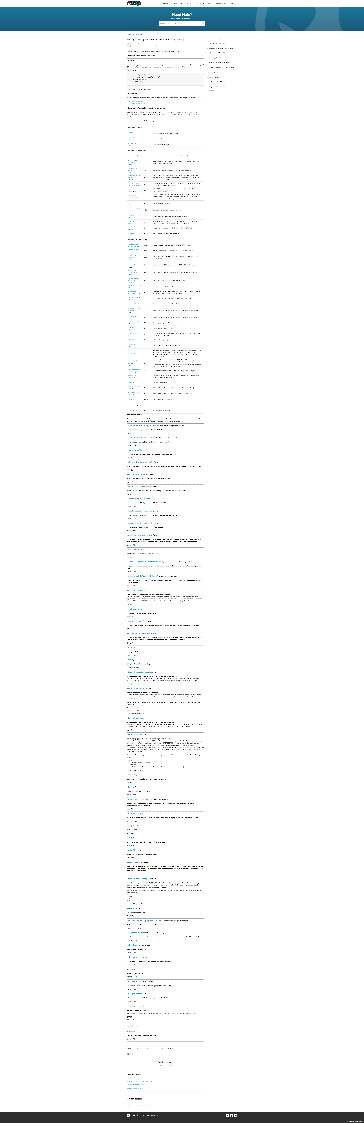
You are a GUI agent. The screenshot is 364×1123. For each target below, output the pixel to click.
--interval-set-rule (134, 322)
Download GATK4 (221, 3)
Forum (189, 3)
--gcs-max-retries (134, 189)
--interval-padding (134, 316)
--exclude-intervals (134, 297)
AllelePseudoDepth (213, 77)
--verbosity (131, 399)
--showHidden (133, 410)
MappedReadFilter (137, 102)
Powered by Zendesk (356, 1121)
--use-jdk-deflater (134, 387)
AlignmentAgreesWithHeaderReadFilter (220, 67)
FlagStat (130, 1078)
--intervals (131, 215)
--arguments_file (133, 156)
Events (210, 3)
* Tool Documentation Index (216, 43)
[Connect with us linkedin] (235, 1115)
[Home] (134, 3)
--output (131, 138)
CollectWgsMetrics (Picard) (136, 1085)
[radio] (160, 1065)
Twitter (131, 1055)
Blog (182, 3)
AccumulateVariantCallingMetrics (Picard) (221, 48)
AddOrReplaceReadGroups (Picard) (219, 62)
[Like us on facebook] (231, 1115)
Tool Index (174, 3)
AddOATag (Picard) (213, 58)
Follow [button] (179, 39)
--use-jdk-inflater (133, 392)
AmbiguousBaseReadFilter (216, 87)
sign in (133, 1105)
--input (130, 132)
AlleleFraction (211, 72)
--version (131, 234)
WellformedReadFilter (138, 104)
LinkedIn (134, 1055)
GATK (129, 34)
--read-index (132, 353)
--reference (132, 143)
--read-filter (132, 344)
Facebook (128, 1055)
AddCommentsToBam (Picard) (217, 53)
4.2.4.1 (143, 34)
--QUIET (131, 340)
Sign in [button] (231, 3)
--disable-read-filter (134, 286)
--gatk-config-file (133, 304)
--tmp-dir (131, 382)
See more (210, 91)
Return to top (133, 1044)
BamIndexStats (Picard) (135, 1088)
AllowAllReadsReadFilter (215, 82)
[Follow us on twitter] (227, 1115)
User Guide (165, 3)
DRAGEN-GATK (199, 3)
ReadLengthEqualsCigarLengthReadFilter (141, 1081)
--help (130, 202)
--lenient (131, 327)
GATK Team (138, 44)
